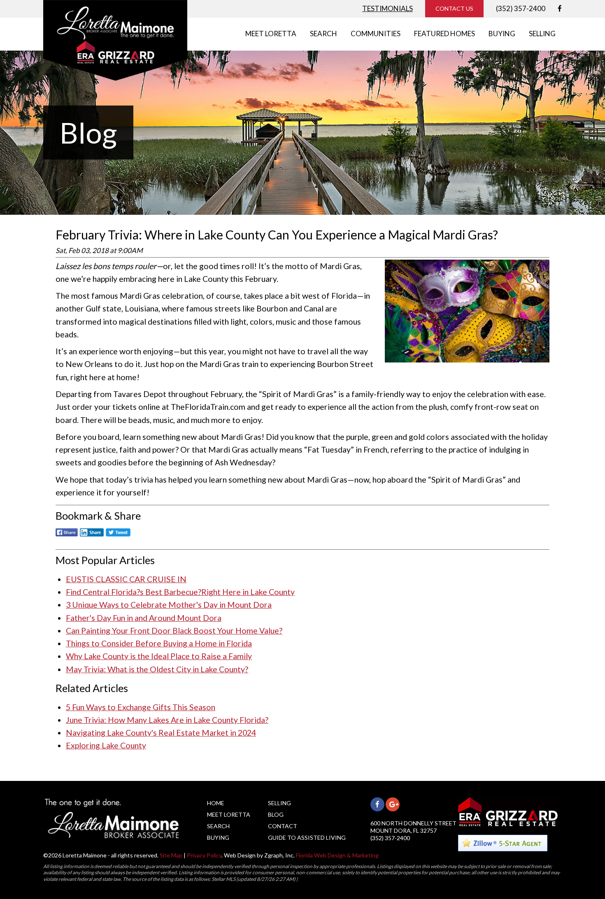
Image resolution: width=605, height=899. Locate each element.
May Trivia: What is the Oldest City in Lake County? (157, 669)
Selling (279, 802)
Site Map (171, 855)
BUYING (502, 33)
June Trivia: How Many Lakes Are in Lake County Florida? (167, 720)
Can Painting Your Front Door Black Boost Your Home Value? (174, 630)
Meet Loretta (228, 814)
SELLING (542, 33)
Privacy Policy (204, 855)
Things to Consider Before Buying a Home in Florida (159, 643)
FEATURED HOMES (444, 33)
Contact (282, 825)
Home (215, 802)
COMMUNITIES (375, 33)
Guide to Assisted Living (307, 837)
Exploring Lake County (106, 745)
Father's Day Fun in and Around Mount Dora (143, 618)
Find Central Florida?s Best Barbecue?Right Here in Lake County (180, 592)
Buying (218, 837)
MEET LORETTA (270, 33)
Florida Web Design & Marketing (337, 855)
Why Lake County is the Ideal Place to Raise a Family (159, 656)
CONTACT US (454, 8)
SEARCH (323, 33)
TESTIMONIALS (387, 8)
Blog (276, 814)
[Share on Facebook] (67, 536)
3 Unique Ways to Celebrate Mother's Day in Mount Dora (169, 604)
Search (218, 825)
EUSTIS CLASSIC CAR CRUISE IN (126, 579)
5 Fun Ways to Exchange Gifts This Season (140, 707)
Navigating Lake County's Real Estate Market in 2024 (161, 732)
